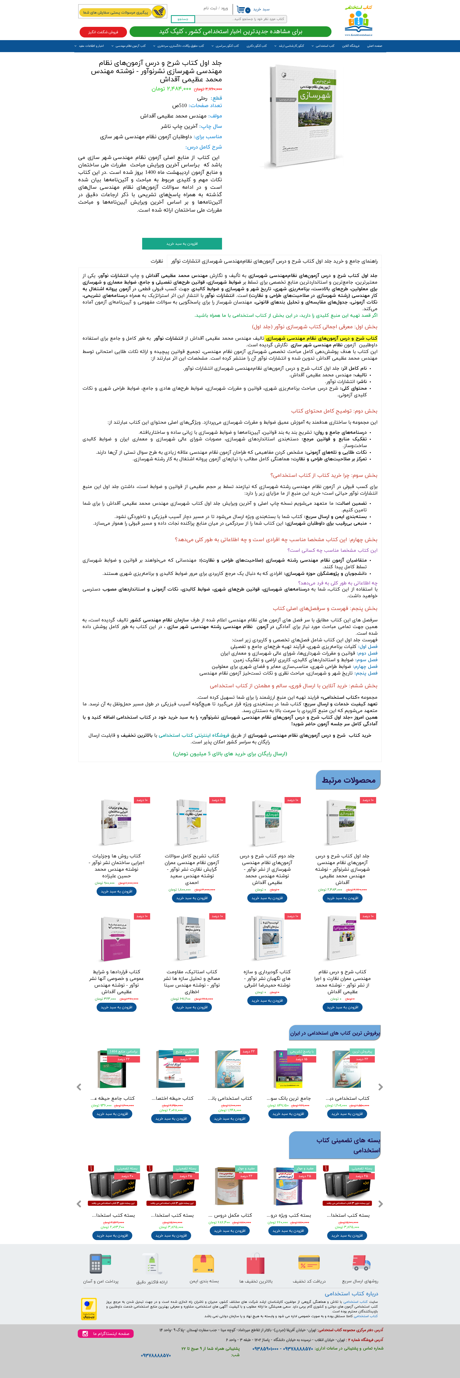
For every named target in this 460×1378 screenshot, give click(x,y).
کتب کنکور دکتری (257, 46)
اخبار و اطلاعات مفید (91, 46)
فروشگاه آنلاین (350, 46)
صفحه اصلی (374, 46)
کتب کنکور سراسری (227, 46)
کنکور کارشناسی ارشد (291, 46)
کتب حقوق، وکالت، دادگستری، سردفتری (181, 46)
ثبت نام (210, 8)
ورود (224, 8)
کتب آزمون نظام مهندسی (131, 46)
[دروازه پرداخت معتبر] (89, 1319)
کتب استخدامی (325, 46)
